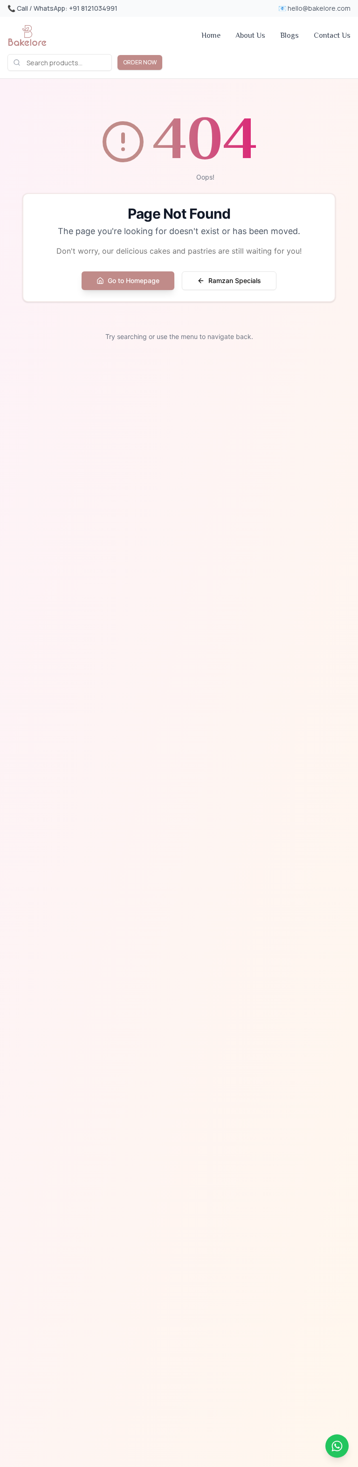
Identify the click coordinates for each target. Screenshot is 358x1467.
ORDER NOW (140, 62)
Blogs (289, 35)
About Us (250, 35)
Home (210, 35)
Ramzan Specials (234, 280)
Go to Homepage (133, 280)
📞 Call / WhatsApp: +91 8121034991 (62, 8)
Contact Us (332, 35)
